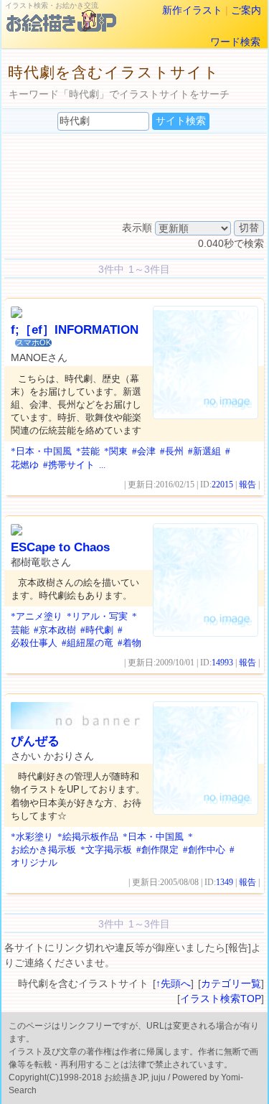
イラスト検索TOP (220, 998)
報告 (247, 485)
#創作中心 (204, 849)
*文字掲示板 (106, 849)
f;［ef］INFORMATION (74, 330)
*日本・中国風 (41, 451)
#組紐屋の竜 (87, 642)
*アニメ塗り (36, 616)
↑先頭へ (173, 983)
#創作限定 (157, 849)
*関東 (116, 451)
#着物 (129, 642)
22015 (222, 485)
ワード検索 (235, 41)
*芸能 (88, 451)
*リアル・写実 (97, 616)
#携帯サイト (69, 464)
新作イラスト (192, 10)
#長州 (172, 451)
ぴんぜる (35, 741)
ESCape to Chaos (60, 547)
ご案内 (246, 10)
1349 (224, 882)
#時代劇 (96, 629)
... (102, 464)
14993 (222, 663)
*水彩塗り (32, 836)
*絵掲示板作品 (87, 836)
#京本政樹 (55, 629)
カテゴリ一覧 (231, 983)
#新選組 (204, 451)
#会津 (144, 451)
